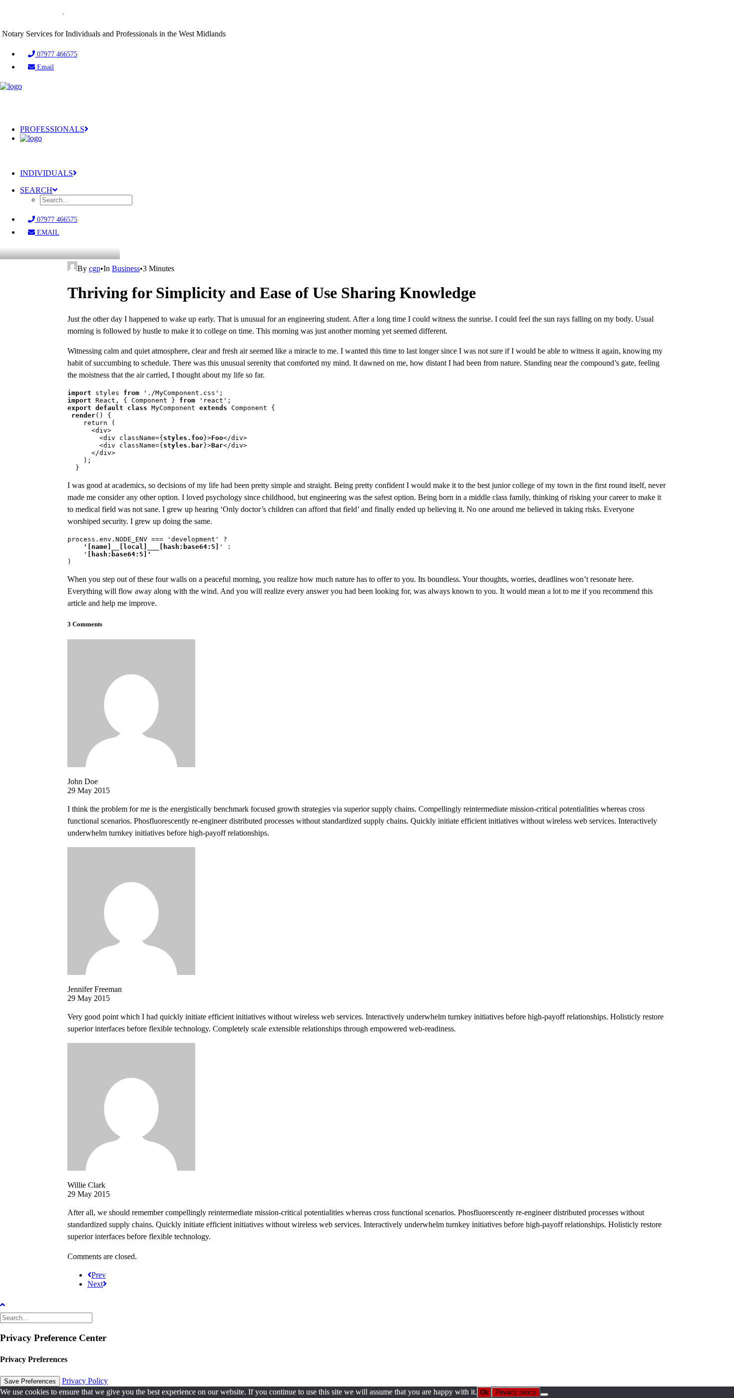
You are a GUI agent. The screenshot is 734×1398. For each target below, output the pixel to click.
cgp (94, 268)
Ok (484, 1392)
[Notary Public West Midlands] (367, 99)
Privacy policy (515, 1392)
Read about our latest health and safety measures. (158, 13)
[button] (38, 190)
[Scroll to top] (10, 1304)
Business (126, 268)
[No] (544, 1394)
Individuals (46, 173)
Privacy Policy (85, 1381)
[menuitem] (377, 54)
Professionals (52, 129)
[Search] (47, 1317)
